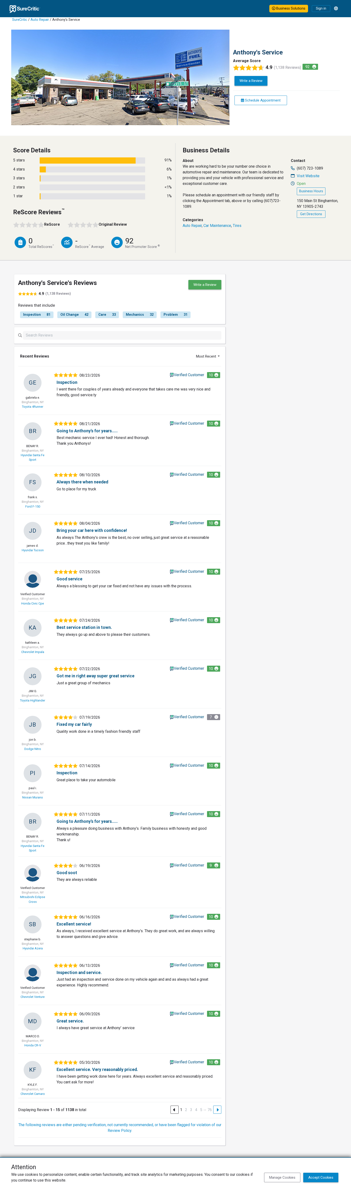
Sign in (321, 8)
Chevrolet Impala (32, 652)
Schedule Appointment (262, 100)
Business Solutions (290, 8)
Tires (237, 225)
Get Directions (311, 214)
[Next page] (217, 1110)
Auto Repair (40, 20)
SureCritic (19, 20)
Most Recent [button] (206, 356)
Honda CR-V (32, 1045)
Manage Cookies (282, 1177)
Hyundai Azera (33, 948)
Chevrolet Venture (33, 997)
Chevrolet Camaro (33, 1094)
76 (209, 1110)
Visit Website (308, 176)
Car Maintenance (217, 225)
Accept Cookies (320, 1177)
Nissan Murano (32, 797)
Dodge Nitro (32, 749)
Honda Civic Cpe (32, 603)
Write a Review (250, 81)
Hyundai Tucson (33, 550)
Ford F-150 (32, 506)
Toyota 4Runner (32, 406)
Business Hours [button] (311, 191)
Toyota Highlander (32, 700)
